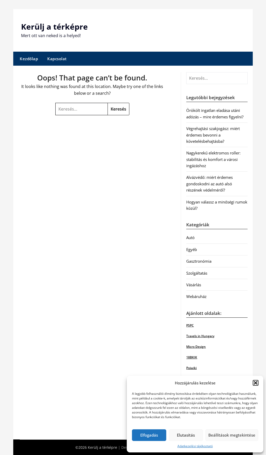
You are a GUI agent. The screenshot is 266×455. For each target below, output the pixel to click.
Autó (190, 237)
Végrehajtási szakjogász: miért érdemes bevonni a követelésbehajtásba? (213, 135)
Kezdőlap (29, 58)
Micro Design (196, 346)
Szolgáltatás (196, 273)
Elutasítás (186, 435)
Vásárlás (193, 284)
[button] (255, 382)
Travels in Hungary (200, 336)
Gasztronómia (198, 261)
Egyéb (191, 249)
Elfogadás (149, 435)
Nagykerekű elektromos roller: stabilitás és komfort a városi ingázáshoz (213, 159)
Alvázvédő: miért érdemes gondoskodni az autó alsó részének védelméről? (209, 184)
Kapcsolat (57, 58)
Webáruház (196, 296)
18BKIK (191, 357)
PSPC (190, 325)
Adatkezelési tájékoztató (195, 446)
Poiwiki (191, 368)
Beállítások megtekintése (231, 435)
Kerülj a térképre (54, 26)
